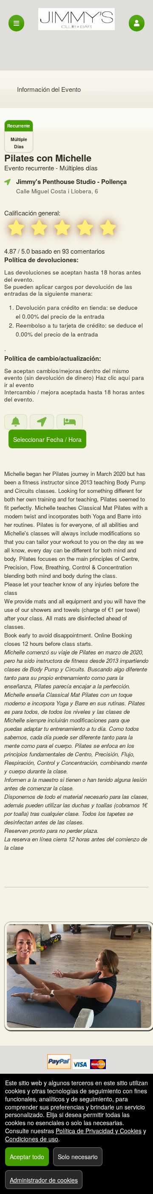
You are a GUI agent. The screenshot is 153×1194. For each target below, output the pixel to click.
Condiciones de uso (31, 1139)
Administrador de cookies (44, 1180)
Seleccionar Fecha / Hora (47, 439)
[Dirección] (42, 422)
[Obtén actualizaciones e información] (15, 422)
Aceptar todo (27, 1156)
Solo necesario (78, 1156)
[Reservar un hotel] (70, 422)
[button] (136, 23)
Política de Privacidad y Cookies (99, 1130)
